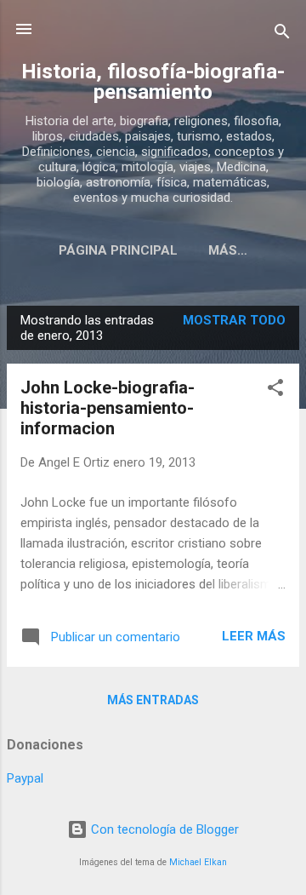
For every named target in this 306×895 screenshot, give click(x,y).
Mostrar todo (234, 320)
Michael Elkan (198, 862)
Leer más (254, 636)
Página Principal (118, 250)
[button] (275, 390)
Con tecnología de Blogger (163, 829)
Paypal (25, 778)
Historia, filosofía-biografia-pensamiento (153, 82)
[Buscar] (282, 34)
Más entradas (153, 700)
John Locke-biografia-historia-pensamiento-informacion (107, 408)
